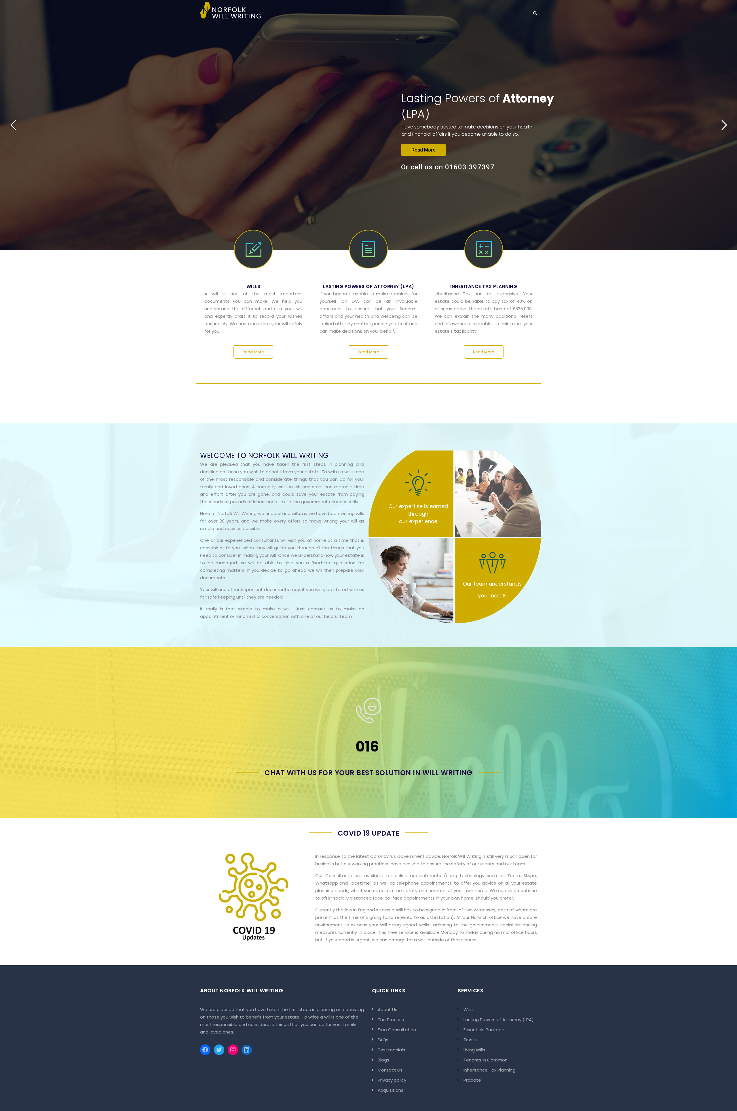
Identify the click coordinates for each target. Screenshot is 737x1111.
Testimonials (391, 1050)
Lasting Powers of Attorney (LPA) (499, 1020)
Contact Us (390, 1070)
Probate (472, 1080)
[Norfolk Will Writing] (230, 10)
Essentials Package (484, 1030)
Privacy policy (392, 1080)
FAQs (383, 1040)
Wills (468, 1009)
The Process (391, 1020)
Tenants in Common (486, 1060)
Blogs (383, 1060)
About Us (387, 1009)
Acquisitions (390, 1090)
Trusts (470, 1040)
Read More (423, 150)
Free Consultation (397, 1030)
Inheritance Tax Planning (489, 1070)
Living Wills (474, 1050)
